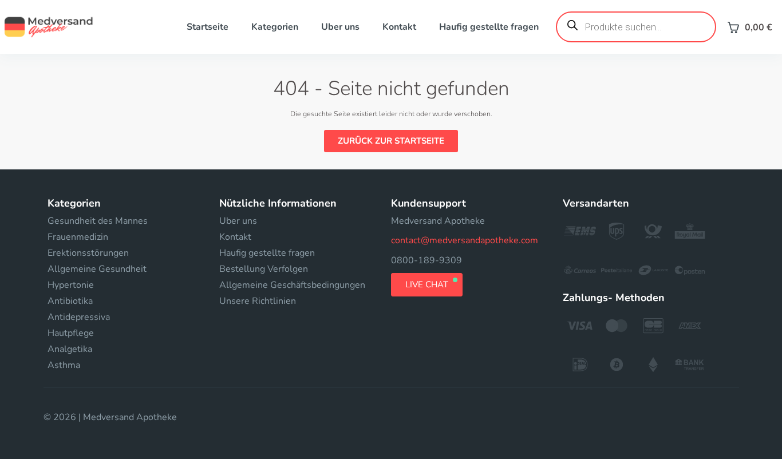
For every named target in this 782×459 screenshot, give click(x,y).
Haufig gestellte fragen (489, 27)
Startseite (207, 27)
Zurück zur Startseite (391, 141)
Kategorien (274, 27)
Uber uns (340, 27)
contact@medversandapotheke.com (464, 240)
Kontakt (399, 27)
